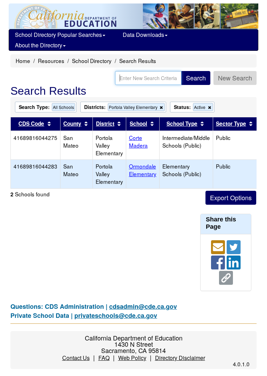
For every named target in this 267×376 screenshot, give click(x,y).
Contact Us (76, 358)
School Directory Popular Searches (58, 35)
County (72, 123)
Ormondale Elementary (142, 170)
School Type (182, 123)
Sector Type (231, 123)
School (138, 123)
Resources (51, 60)
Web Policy (132, 358)
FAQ (104, 358)
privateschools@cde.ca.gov (115, 315)
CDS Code (31, 123)
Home (23, 60)
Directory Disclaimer (180, 358)
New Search (235, 77)
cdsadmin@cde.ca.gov (143, 306)
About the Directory (38, 45)
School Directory (92, 60)
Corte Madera (138, 141)
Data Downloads (143, 35)
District (105, 123)
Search (196, 77)
